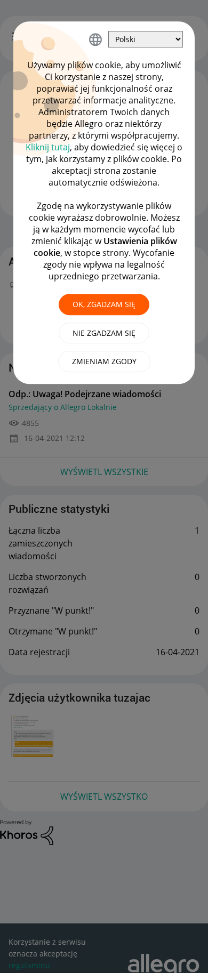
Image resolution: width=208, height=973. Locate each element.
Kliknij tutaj (48, 147)
